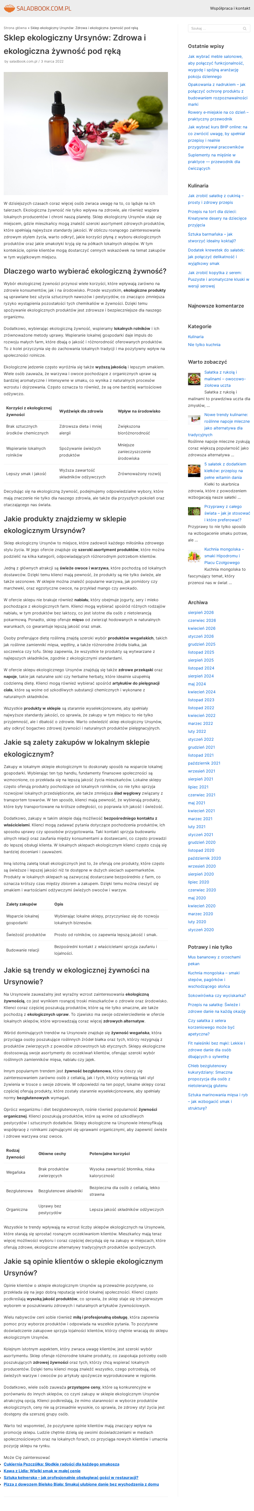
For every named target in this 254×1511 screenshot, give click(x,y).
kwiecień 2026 (202, 628)
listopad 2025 (201, 652)
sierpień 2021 (200, 778)
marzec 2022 (200, 723)
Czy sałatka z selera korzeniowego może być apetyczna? (211, 1027)
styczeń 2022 (201, 739)
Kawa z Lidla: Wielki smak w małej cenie (42, 1470)
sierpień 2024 (201, 675)
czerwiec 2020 (202, 889)
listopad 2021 (201, 755)
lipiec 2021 (198, 786)
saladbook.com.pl (23, 61)
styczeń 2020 (201, 929)
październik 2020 (204, 858)
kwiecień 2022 (202, 715)
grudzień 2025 (202, 644)
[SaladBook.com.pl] (37, 8)
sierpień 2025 (201, 660)
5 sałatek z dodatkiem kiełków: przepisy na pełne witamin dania (225, 470)
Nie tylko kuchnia (204, 344)
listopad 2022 (201, 707)
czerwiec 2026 (202, 620)
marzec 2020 (200, 913)
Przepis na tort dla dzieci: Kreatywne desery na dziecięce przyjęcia (217, 218)
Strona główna (15, 28)
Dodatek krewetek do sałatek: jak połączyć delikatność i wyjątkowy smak (216, 256)
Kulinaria (196, 336)
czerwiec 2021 (201, 794)
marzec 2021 (200, 818)
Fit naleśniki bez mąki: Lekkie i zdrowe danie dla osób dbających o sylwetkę (216, 1050)
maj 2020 (197, 897)
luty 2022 (197, 731)
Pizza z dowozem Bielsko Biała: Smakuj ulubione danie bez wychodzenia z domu (81, 1484)
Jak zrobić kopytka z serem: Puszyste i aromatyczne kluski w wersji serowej (218, 279)
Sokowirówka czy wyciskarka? (217, 995)
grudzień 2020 (202, 842)
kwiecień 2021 (201, 810)
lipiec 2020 (198, 881)
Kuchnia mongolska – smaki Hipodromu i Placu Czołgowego (224, 556)
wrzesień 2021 (201, 771)
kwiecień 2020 (202, 905)
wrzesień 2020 (202, 866)
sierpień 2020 (201, 874)
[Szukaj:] (219, 28)
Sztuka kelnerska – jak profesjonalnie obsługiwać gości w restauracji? (71, 1477)
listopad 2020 (201, 850)
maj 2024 (197, 683)
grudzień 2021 (201, 747)
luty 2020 (197, 921)
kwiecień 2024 (202, 691)
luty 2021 (196, 826)
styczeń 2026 (201, 636)
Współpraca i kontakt (230, 8)
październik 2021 (204, 763)
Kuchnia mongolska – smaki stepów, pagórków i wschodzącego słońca (214, 979)
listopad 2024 (201, 668)
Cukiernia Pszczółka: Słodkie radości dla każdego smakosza (61, 1464)
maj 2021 (196, 802)
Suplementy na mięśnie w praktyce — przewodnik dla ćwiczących (214, 161)
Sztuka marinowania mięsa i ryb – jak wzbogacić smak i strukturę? (218, 1101)
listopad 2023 (201, 699)
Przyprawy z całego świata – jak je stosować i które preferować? (227, 513)
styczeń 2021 (200, 834)
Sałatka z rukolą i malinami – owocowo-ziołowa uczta (225, 379)
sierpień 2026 (201, 612)
